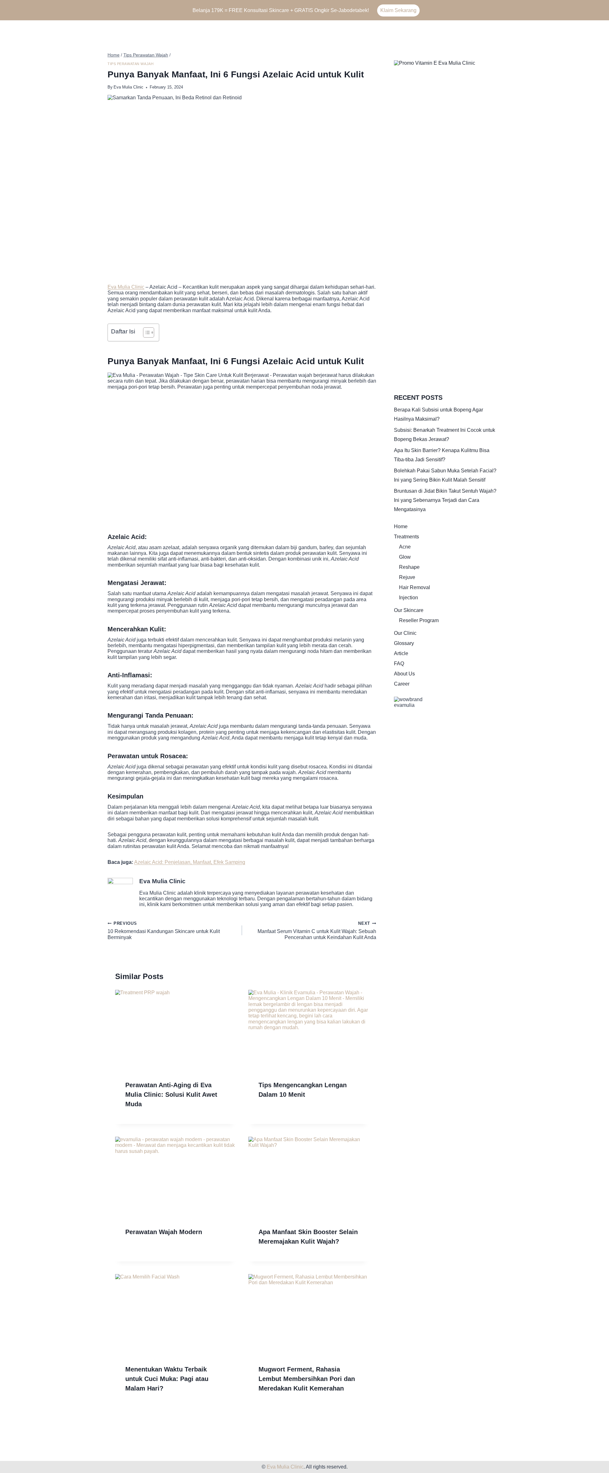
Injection (408, 597)
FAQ (399, 663)
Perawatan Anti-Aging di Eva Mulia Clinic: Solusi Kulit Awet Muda (171, 1095)
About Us (404, 673)
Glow (405, 557)
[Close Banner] (603, 10)
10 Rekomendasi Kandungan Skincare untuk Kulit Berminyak (164, 930)
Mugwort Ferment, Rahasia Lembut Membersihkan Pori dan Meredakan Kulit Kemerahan (307, 1379)
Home (401, 526)
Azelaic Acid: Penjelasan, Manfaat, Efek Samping (189, 862)
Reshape (409, 567)
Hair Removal (414, 587)
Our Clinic (405, 633)
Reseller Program (419, 620)
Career (401, 684)
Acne (405, 546)
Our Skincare (408, 610)
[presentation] (175, 1030)
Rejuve (407, 577)
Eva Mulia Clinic (128, 87)
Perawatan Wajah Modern (163, 1231)
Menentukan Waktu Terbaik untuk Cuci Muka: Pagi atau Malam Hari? (166, 1379)
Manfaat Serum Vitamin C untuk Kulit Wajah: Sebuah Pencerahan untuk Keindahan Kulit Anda (317, 930)
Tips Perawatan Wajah (131, 64)
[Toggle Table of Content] (145, 332)
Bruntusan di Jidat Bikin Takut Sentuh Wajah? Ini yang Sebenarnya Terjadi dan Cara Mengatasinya (445, 500)
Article (401, 653)
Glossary (404, 643)
